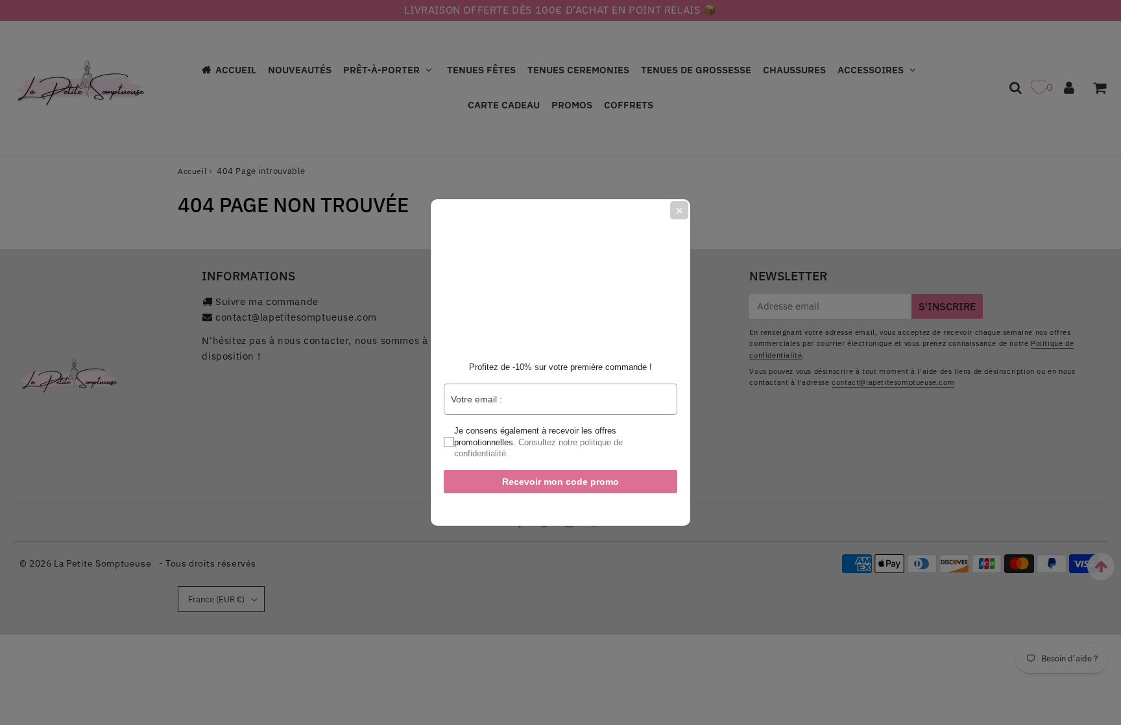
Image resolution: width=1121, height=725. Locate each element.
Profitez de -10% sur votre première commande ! (560, 367)
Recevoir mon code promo (560, 481)
